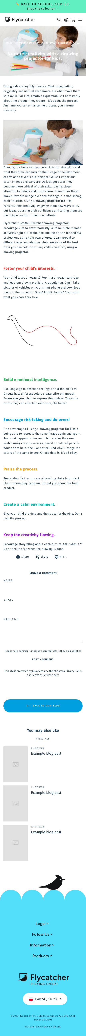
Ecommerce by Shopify (48, 1026)
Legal (41, 923)
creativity (11, 42)
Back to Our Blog (46, 705)
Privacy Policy (74, 670)
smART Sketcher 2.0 (61, 42)
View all (43, 738)
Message (10, 619)
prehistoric (39, 282)
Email (8, 599)
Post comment (43, 659)
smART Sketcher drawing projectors (44, 223)
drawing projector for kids (33, 42)
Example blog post (46, 753)
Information (41, 945)
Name (7, 580)
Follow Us (41, 934)
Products (41, 955)
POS (27, 1026)
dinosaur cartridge (66, 277)
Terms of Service (41, 674)
